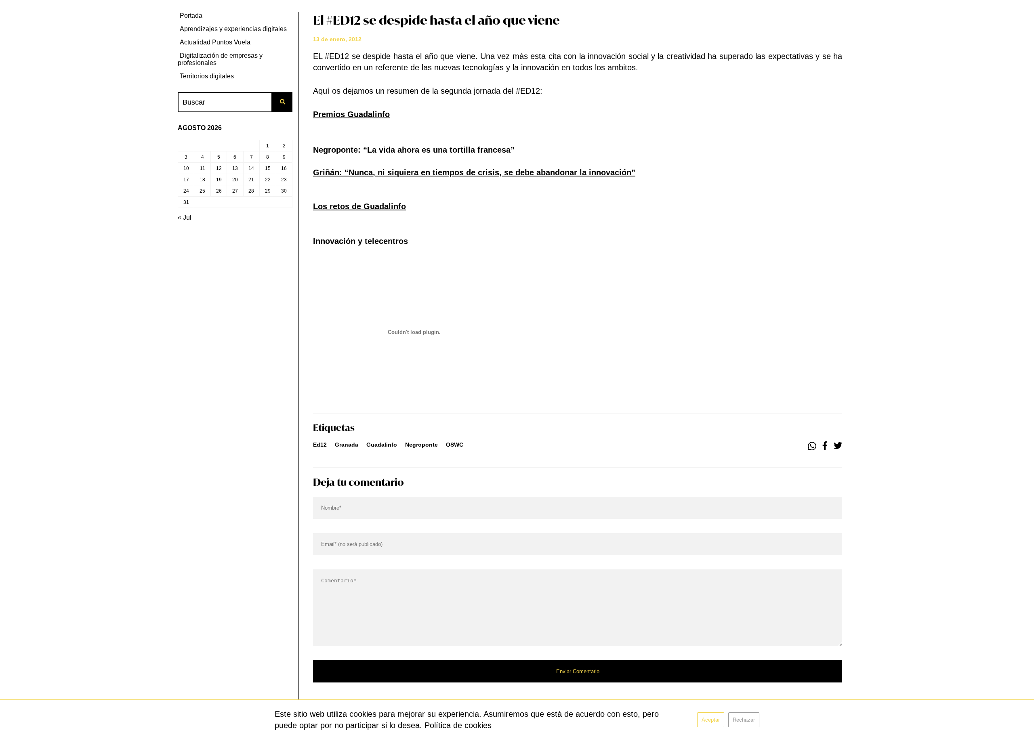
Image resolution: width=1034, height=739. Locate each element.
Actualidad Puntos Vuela (215, 42)
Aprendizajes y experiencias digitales (233, 28)
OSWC (454, 444)
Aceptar (711, 720)
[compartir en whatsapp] (812, 446)
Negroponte (421, 444)
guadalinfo (381, 444)
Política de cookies (458, 725)
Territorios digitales (207, 76)
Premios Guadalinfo (351, 114)
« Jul (184, 217)
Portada (191, 15)
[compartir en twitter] (838, 446)
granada (346, 444)
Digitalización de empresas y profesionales (220, 59)
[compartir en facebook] (825, 446)
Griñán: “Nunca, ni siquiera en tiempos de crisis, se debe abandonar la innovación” (474, 172)
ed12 (320, 444)
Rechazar (744, 720)
